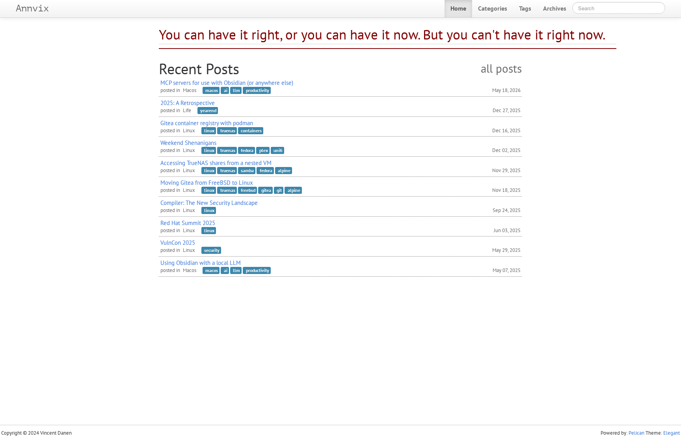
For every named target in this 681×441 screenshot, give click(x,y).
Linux (189, 130)
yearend (208, 110)
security (212, 250)
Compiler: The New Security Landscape (209, 202)
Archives (554, 8)
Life (187, 110)
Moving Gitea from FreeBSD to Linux (206, 182)
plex (263, 150)
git (279, 190)
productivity (257, 90)
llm (236, 90)
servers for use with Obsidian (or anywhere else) (226, 82)
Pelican (636, 433)
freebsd (248, 190)
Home (458, 8)
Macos (189, 90)
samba (247, 170)
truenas (227, 130)
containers (251, 130)
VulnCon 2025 (177, 242)
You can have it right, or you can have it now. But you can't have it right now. (382, 34)
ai (225, 90)
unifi (278, 150)
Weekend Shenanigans (188, 142)
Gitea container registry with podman (206, 123)
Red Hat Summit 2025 (187, 223)
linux (209, 130)
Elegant (671, 433)
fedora (247, 150)
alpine (284, 170)
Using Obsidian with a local (200, 262)
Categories (492, 8)
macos (211, 90)
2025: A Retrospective (187, 103)
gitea (266, 190)
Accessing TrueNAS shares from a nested (216, 163)
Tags (525, 8)
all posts (501, 69)
